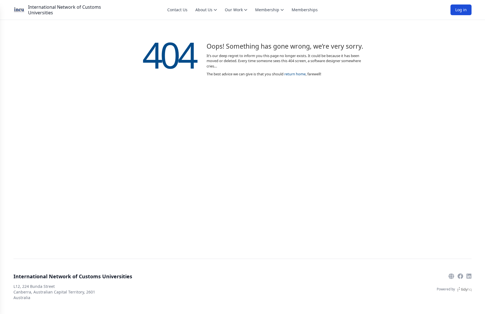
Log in (461, 9)
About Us (203, 9)
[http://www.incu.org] (451, 276)
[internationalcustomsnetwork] (460, 276)
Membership (267, 9)
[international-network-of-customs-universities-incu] (469, 276)
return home (295, 73)
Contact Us (177, 9)
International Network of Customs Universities (64, 9)
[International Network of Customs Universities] (19, 9)
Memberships (305, 9)
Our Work (234, 9)
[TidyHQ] (464, 289)
